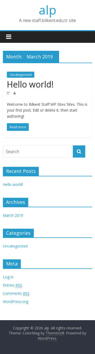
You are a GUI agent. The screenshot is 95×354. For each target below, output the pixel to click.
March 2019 (13, 215)
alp (47, 10)
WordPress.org (15, 301)
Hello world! (30, 84)
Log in (8, 276)
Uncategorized (21, 74)
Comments (16, 293)
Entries (12, 285)
